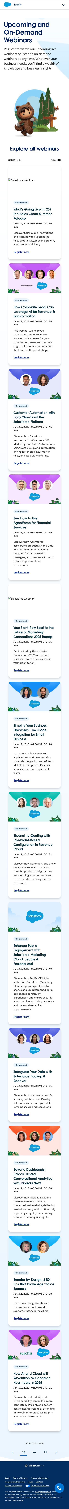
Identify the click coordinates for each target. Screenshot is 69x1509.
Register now (22, 252)
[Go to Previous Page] (12, 1452)
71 (45, 1452)
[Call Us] (59, 1488)
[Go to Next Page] (56, 1452)
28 (23, 1452)
